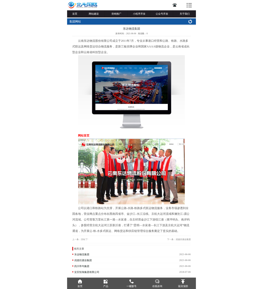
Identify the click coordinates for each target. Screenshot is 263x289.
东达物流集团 (81, 254)
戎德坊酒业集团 (183, 239)
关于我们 (185, 13)
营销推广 (116, 13)
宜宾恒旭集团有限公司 (86, 272)
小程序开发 (139, 13)
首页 (74, 13)
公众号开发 (162, 13)
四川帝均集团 (81, 266)
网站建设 (94, 13)
